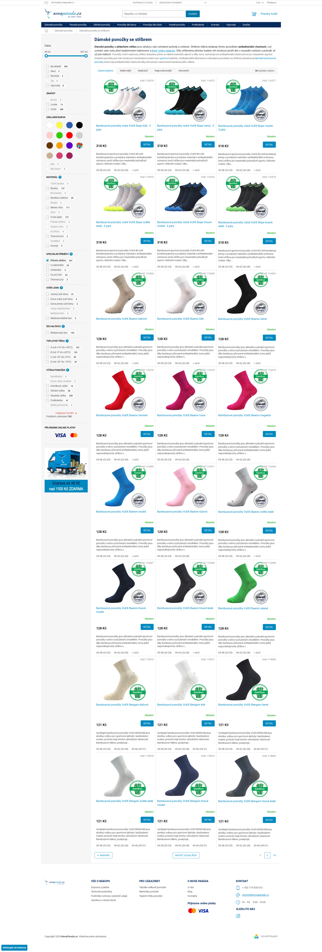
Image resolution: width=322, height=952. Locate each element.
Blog (190, 891)
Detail (147, 144)
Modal (56, 202)
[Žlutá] (59, 125)
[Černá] (79, 125)
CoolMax (57, 241)
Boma (56, 99)
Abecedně (183, 70)
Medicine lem (60, 313)
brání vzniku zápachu (163, 50)
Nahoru (105, 855)
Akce (55, 71)
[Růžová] (49, 135)
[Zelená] (59, 135)
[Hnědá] (49, 145)
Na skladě (59, 66)
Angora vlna (59, 226)
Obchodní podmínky (170, 2)
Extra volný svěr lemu (64, 299)
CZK (258, 2)
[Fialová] (69, 145)
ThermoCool (59, 236)
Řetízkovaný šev (62, 332)
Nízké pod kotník (61, 405)
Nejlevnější (125, 70)
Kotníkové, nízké (62, 386)
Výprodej (57, 85)
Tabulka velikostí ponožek (152, 887)
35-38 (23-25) (103, 170)
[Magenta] (59, 155)
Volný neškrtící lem (63, 308)
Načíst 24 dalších (186, 855)
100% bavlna (59, 183)
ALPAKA (57, 231)
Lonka (57, 104)
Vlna (55, 212)
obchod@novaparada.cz (255, 894)
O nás (191, 887)
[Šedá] (79, 135)
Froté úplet (60, 217)
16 (274, 855)
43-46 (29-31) (139, 749)
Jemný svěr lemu (62, 294)
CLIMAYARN (60, 265)
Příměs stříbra (60, 221)
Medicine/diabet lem (63, 318)
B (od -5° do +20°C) (64, 352)
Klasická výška (62, 395)
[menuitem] (53, 24)
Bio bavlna (58, 193)
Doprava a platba (143, 2)
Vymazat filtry (64, 413)
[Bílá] (49, 125)
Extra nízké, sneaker (63, 381)
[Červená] (69, 135)
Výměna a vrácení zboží (103, 900)
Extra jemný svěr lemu (64, 303)
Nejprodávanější (163, 70)
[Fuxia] (69, 155)
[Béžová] (49, 155)
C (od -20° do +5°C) (63, 357)
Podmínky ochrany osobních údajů (109, 896)
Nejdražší (143, 70)
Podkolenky (59, 400)
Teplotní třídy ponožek (150, 896)
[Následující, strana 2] (267, 855)
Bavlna (58, 188)
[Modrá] (69, 125)
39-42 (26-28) (121, 170)
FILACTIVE (59, 274)
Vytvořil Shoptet (269, 936)
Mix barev (58, 168)
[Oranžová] (59, 145)
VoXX (57, 109)
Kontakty (192, 896)
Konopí (57, 245)
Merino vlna (60, 207)
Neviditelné (59, 376)
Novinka (57, 76)
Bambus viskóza (62, 197)
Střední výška (60, 390)
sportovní (165, 58)
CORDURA (58, 270)
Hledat (192, 14)
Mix (55, 164)
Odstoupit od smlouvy (14, 947)
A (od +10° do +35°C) (65, 347)
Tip (54, 80)
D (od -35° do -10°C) (64, 361)
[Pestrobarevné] (79, 145)
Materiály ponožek (149, 891)
